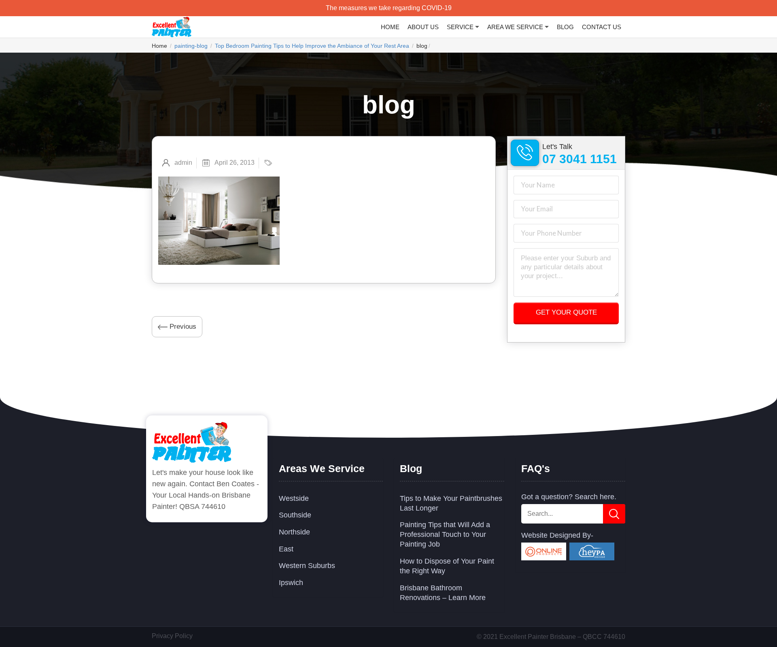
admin (183, 162)
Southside (295, 515)
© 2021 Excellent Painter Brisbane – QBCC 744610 (551, 636)
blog (565, 26)
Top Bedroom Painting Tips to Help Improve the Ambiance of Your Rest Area (312, 46)
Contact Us (601, 26)
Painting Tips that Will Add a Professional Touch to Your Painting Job (445, 534)
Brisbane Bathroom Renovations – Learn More (443, 593)
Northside (294, 532)
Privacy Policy (172, 635)
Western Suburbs (307, 566)
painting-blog (191, 46)
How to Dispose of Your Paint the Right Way (447, 566)
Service (460, 26)
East (286, 549)
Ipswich (291, 583)
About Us (423, 26)
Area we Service (515, 26)
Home (390, 26)
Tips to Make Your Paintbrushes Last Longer (451, 503)
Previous (182, 326)
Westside (294, 498)
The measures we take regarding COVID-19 (389, 7)
